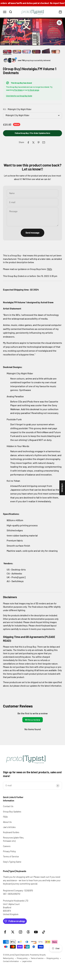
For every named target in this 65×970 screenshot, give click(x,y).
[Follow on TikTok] (44, 932)
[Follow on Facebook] (5, 932)
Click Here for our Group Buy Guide (19, 96)
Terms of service (37, 958)
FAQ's (49, 269)
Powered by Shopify (38, 955)
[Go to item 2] (17, 52)
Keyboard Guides (11, 832)
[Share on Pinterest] (38, 142)
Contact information (11, 961)
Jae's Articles (9, 827)
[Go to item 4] (36, 52)
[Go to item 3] (26, 52)
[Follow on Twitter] (13, 932)
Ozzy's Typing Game (12, 862)
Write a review (32, 719)
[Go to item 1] (7, 52)
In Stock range (33, 90)
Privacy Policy (9, 851)
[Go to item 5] (46, 51)
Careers (6, 846)
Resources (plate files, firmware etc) (13, 839)
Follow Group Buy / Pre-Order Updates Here (32, 133)
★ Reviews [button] (62, 487)
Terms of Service (11, 856)
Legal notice (27, 961)
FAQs (5, 816)
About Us (7, 822)
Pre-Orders (18, 90)
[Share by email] (43, 142)
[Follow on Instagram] (20, 932)
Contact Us (8, 806)
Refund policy (8, 958)
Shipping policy (52, 958)
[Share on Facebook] (28, 142)
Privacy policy (22, 958)
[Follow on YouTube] (36, 932)
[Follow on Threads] (28, 932)
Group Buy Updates (12, 811)
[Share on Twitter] (33, 142)
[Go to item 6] (55, 52)
